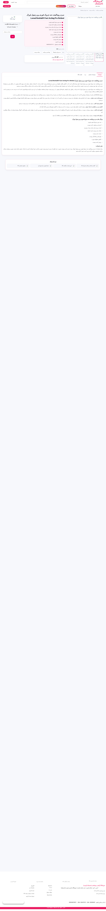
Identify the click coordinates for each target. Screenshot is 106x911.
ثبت (12, 36)
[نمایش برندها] (12, 18)
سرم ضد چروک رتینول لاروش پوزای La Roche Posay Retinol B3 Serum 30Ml (53, 467)
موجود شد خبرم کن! (11, 26)
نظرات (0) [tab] (80, 74)
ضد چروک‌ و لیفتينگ (84, 10)
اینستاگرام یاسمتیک (60, 6)
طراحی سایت (44, 907)
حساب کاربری (31, 890)
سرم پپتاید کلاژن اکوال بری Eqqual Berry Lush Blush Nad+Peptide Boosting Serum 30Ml (53, 664)
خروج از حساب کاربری (30, 896)
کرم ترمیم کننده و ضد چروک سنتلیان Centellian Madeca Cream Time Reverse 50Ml (53, 861)
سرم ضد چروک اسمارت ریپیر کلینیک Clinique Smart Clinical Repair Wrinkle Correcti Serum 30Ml (53, 270)
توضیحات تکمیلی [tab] (91, 74)
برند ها (80, 6)
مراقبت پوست (92, 10)
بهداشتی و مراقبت (99, 10)
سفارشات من (31, 887)
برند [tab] (85, 74)
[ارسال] (26, 2)
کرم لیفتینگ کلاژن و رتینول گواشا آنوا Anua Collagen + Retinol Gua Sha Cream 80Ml (53, 762)
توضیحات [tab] (100, 74)
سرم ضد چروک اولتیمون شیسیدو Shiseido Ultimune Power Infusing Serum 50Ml (53, 369)
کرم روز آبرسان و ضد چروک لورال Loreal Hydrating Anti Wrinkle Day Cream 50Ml (53, 566)
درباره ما (50, 887)
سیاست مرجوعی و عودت (29, 893)
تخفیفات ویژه (71, 6)
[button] (6, 2)
